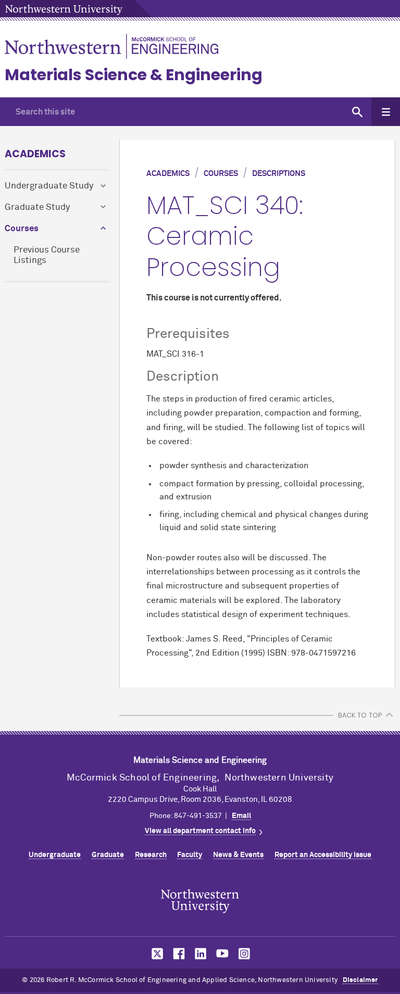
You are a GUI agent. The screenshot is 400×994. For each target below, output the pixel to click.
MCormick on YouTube (222, 953)
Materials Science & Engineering (133, 75)
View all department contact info (200, 831)
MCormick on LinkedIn (200, 953)
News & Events (238, 855)
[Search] (357, 111)
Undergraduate (55, 855)
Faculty (189, 855)
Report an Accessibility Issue (322, 855)
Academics (35, 154)
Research (151, 855)
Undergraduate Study (49, 186)
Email (241, 816)
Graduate (108, 855)
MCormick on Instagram (245, 953)
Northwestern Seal (200, 900)
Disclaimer (360, 980)
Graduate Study (37, 207)
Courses (22, 228)
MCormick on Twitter (155, 953)
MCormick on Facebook (177, 953)
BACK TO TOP (360, 715)
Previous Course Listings (47, 256)
